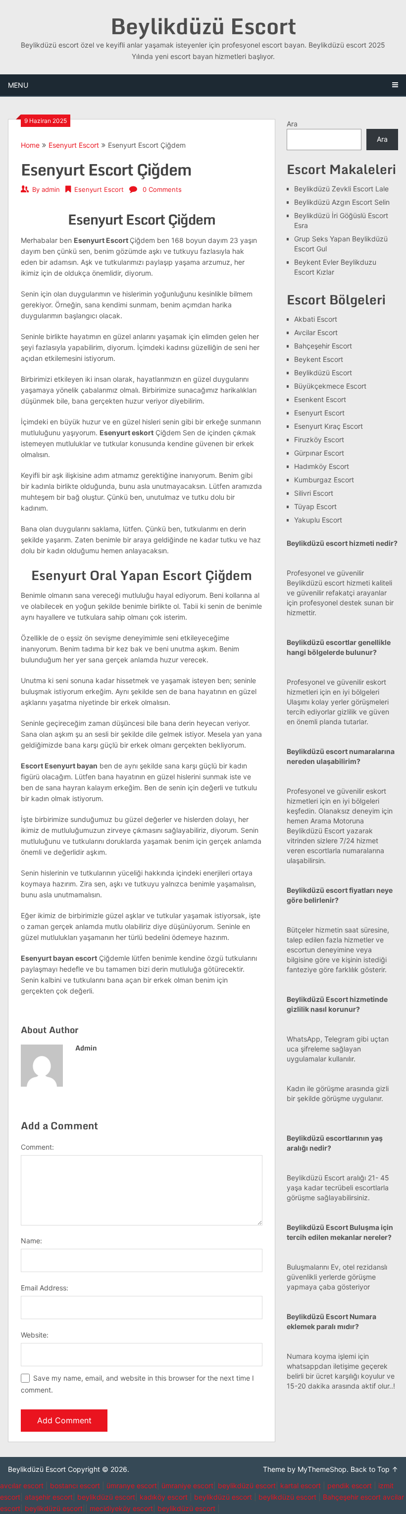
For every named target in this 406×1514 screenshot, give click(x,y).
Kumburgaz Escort (324, 479)
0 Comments (162, 189)
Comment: (37, 1147)
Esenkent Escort (320, 399)
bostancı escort (75, 1485)
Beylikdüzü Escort (203, 26)
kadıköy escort (164, 1497)
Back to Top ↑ (374, 1469)
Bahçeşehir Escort (323, 346)
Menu (18, 85)
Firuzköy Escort (319, 439)
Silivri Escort (313, 493)
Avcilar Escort (316, 332)
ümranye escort (131, 1485)
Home (30, 145)
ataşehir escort (49, 1497)
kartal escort (300, 1485)
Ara (292, 123)
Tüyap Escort (315, 506)
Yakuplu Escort (318, 520)
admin (51, 189)
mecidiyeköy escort (121, 1508)
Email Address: (44, 1287)
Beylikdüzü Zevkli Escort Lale (341, 188)
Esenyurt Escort (74, 145)
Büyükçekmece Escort (330, 386)
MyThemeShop (322, 1469)
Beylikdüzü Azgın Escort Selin (342, 202)
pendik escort (349, 1485)
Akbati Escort (315, 319)
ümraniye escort (187, 1485)
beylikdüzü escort (247, 1485)
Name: (31, 1240)
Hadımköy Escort (321, 466)
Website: (35, 1335)
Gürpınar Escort (319, 453)
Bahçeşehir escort (352, 1497)
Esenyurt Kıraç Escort (328, 426)
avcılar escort (22, 1485)
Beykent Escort (318, 359)
